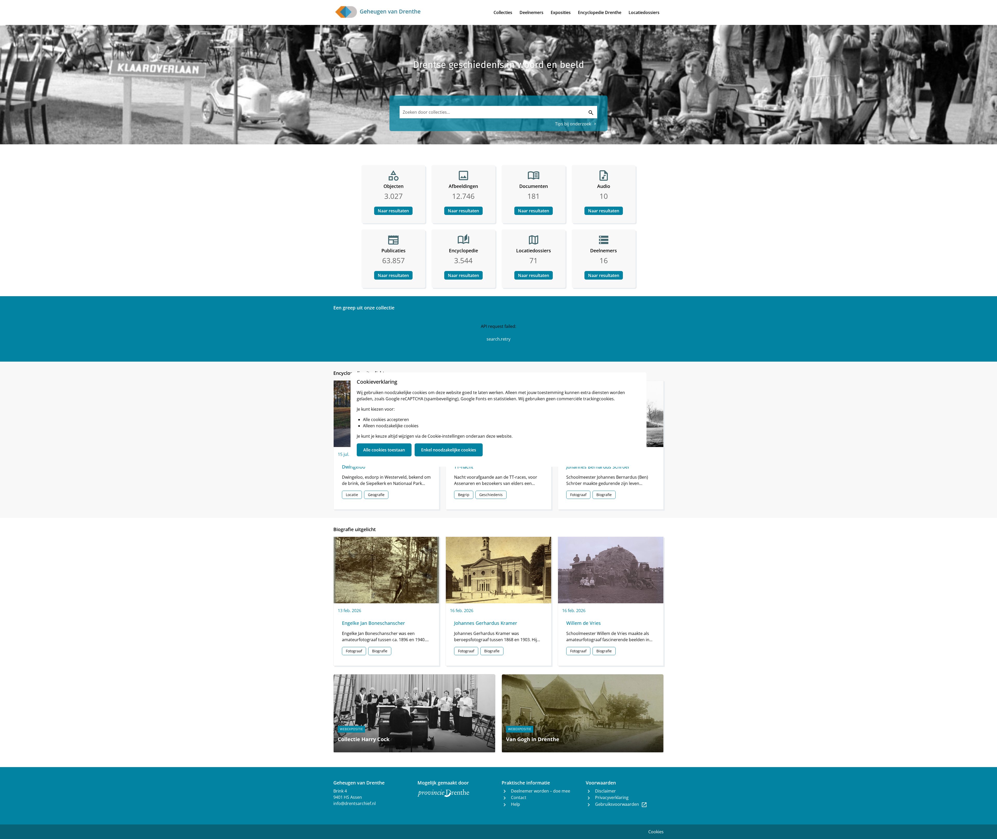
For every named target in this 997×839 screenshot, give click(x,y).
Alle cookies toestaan (384, 450)
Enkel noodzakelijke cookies (448, 450)
